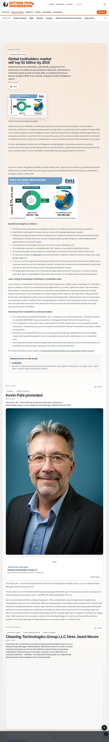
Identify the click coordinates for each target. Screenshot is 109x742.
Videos (38, 12)
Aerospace (49, 18)
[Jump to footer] (104, 727)
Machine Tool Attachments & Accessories (68, 18)
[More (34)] (105, 18)
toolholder (37, 254)
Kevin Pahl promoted (24, 395)
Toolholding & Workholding (18, 54)
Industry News (17, 12)
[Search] (104, 4)
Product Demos (89, 18)
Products (29, 12)
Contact (69, 4)
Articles (6, 12)
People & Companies (20, 18)
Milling (31, 18)
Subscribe (101, 12)
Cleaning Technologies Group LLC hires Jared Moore (52, 636)
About (51, 4)
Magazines (47, 12)
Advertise (60, 4)
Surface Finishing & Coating (31, 632)
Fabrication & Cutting (13, 632)
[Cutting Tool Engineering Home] (18, 4)
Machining (40, 18)
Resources (57, 12)
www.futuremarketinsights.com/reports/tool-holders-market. (69, 350)
